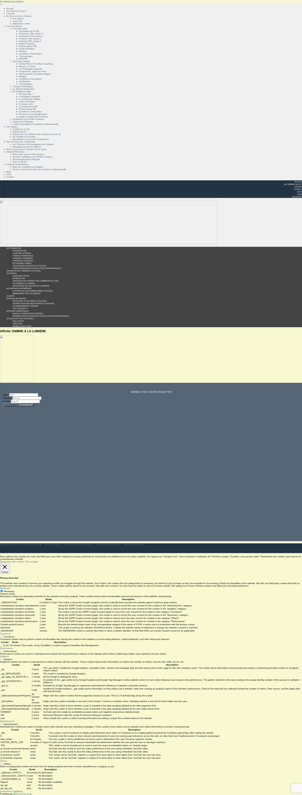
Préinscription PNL (28, 46)
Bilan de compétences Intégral (28, 167)
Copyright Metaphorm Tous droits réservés (21, 544)
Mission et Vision (27, 66)
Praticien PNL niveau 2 (30, 41)
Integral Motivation (16, 298)
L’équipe (10, 13)
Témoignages (26, 56)
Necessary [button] (5, 588)
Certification (25, 81)
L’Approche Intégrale (23, 121)
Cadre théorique (27, 101)
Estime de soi (19, 131)
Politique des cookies (133, 544)
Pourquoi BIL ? (26, 94)
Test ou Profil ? (20, 162)
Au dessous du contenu (11, 1)
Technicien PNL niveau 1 (31, 33)
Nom (6, 394)
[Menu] (1, 4)
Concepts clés (26, 104)
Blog (8, 172)
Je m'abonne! (26, 405)
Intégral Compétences (17, 164)
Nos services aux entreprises (20, 141)
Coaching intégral (21, 61)
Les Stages (11, 126)
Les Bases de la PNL (29, 31)
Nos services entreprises (18, 288)
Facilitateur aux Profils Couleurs (28, 119)
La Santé (10, 296)
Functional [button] (5, 633)
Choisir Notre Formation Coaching (36, 64)
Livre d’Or (17, 21)
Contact (10, 177)
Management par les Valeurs (27, 146)
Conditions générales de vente (78, 544)
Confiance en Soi (21, 129)
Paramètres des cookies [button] (12, 561)
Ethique (22, 51)
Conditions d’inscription (30, 53)
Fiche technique (27, 48)
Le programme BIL (28, 106)
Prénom (7, 398)
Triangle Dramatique (23, 86)
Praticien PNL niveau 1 (30, 38)
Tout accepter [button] (31, 561)
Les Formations (14, 26)
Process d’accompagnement (33, 114)
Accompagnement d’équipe (26, 159)
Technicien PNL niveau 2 (31, 36)
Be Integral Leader (22, 91)
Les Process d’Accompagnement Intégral (33, 144)
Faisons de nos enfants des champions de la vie (37, 134)
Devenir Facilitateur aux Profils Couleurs (33, 157)
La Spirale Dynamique (24, 89)
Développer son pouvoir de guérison (31, 139)
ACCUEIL (298, 182)
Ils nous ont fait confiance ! (20, 319)
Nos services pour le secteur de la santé (26, 149)
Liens (9, 174)
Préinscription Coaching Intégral (35, 74)
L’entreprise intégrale (29, 96)
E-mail (7, 401)
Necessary (9, 591)
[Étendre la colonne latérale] (1, 387)
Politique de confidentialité (108, 544)
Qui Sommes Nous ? (16, 11)
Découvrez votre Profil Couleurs (28, 154)
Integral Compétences (17, 311)
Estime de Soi (19, 278)
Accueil (9, 8)
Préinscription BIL (27, 109)
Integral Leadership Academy (33, 116)
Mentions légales (52, 544)
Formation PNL (20, 28)
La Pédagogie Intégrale (30, 69)
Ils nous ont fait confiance (19, 16)
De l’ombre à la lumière (24, 136)
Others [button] (3, 761)
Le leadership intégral (29, 99)
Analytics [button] (4, 656)
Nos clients (18, 18)
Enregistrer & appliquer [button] (11, 791)
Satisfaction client (21, 23)
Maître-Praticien (27, 43)
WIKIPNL (23, 58)
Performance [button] (6, 648)
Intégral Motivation (15, 151)
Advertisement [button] (7, 721)
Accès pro (297, 197)
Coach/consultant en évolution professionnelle (35, 124)
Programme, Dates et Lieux (32, 71)
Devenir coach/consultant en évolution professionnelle (39, 169)
